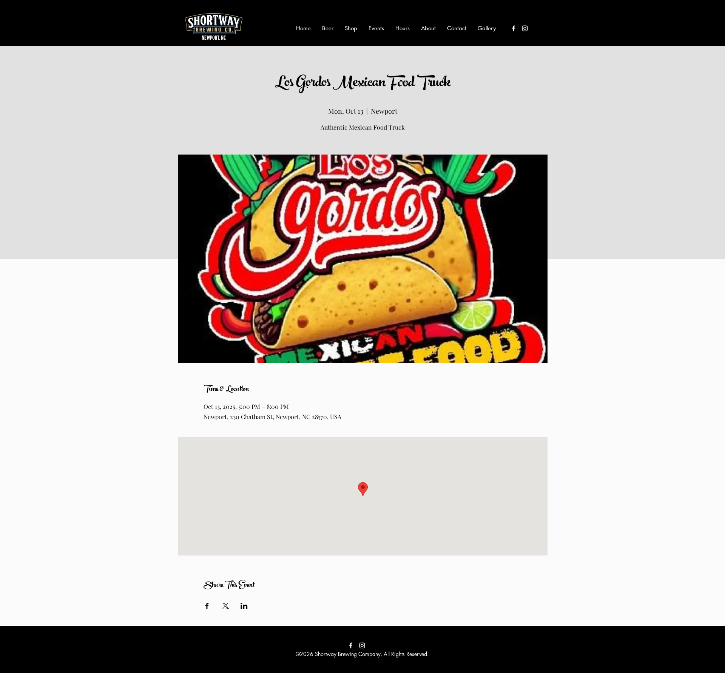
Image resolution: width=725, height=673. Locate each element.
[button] (327, 28)
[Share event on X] (225, 606)
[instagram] (525, 28)
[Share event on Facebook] (207, 606)
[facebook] (513, 28)
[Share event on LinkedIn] (244, 606)
